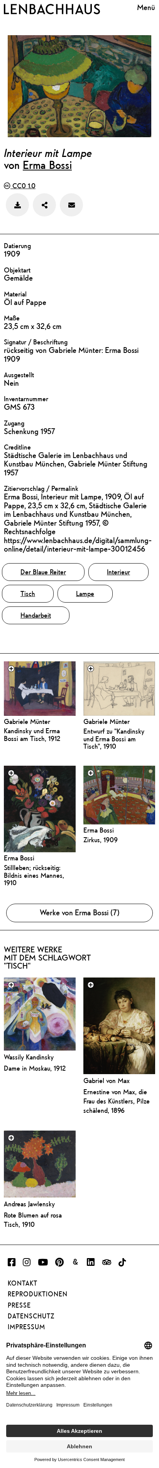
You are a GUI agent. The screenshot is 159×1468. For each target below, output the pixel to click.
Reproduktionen (38, 1294)
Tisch (27, 593)
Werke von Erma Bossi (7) (80, 912)
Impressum (26, 1326)
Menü (146, 8)
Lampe (85, 593)
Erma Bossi (47, 164)
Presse (19, 1305)
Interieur (118, 572)
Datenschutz (31, 1316)
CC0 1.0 (23, 186)
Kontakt (22, 1283)
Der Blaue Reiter (43, 572)
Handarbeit (35, 615)
